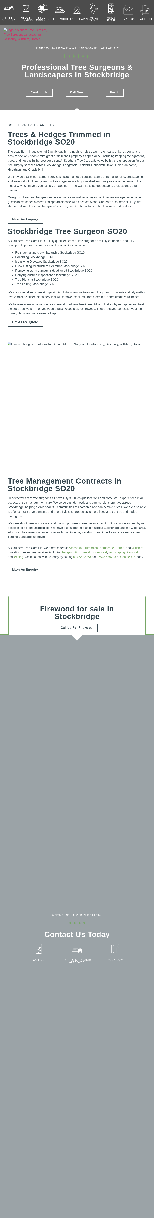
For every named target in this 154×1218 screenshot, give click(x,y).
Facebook (146, 19)
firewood (132, 552)
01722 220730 (94, 19)
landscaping (80, 19)
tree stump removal (94, 552)
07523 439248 (111, 19)
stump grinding (43, 19)
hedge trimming (26, 19)
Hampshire (106, 547)
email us (128, 19)
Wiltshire (137, 547)
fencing (18, 557)
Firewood (60, 19)
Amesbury (75, 547)
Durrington (91, 547)
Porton (120, 547)
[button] (121, 35)
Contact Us (127, 557)
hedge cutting (71, 552)
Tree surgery (8, 19)
